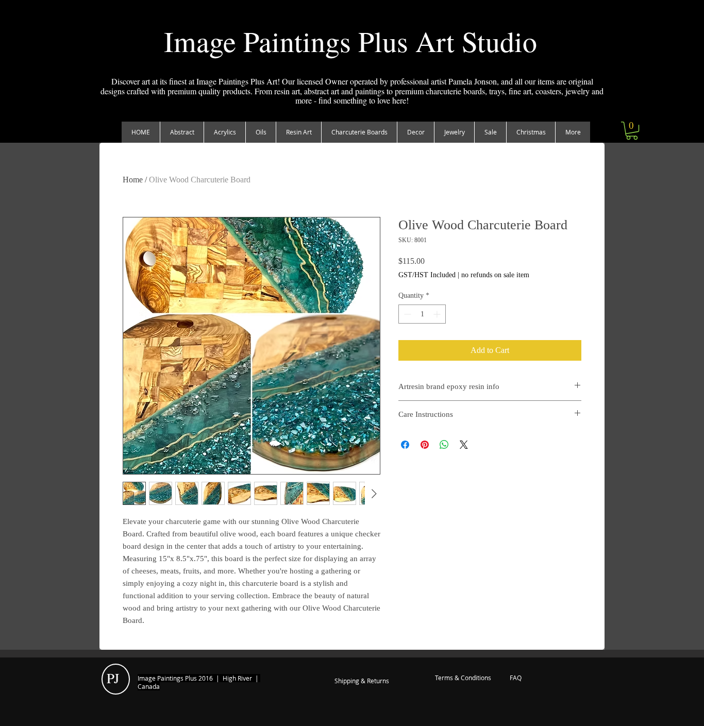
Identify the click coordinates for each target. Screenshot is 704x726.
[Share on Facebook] (405, 444)
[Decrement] (406, 314)
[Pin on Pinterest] (424, 444)
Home (133, 179)
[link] (632, 131)
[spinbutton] (422, 314)
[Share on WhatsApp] (444, 444)
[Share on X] (464, 444)
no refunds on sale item (495, 275)
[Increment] (437, 314)
